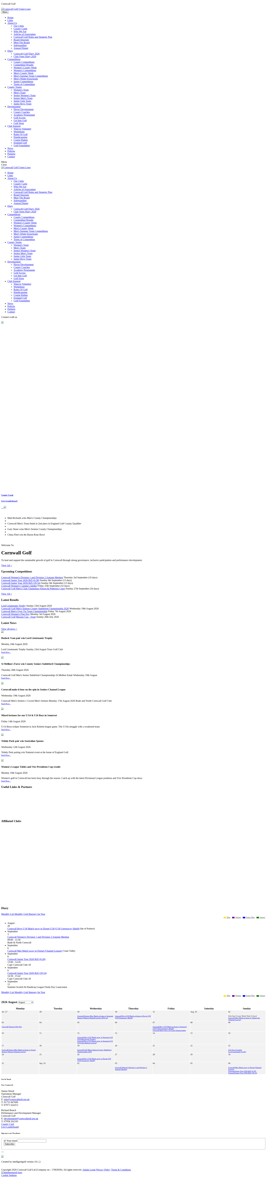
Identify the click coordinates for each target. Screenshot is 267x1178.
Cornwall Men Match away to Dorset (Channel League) (34, 951)
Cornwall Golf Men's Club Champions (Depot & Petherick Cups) (33, 588)
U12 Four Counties (235, 1050)
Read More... (6, 652)
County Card (7, 1124)
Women (238, 917)
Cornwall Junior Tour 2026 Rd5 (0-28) (20, 580)
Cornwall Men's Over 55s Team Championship (24, 611)
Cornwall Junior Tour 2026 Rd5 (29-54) (20, 583)
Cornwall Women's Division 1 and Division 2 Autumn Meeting (32, 577)
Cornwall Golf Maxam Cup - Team (18, 617)
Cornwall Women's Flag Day (15, 614)
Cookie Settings (9, 1175)
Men (228, 917)
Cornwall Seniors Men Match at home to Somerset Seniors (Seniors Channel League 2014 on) (95, 1017)
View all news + (9, 629)
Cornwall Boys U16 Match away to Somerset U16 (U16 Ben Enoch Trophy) (95, 1038)
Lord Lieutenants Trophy (13, 605)
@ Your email (10, 1140)
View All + (6, 565)
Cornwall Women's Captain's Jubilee (19, 586)
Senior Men (250, 917)
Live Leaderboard (9, 501)
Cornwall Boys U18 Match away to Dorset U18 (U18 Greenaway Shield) (43, 928)
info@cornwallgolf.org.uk (17, 1099)
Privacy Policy (103, 1169)
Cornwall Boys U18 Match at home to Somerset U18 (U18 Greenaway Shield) (170, 1027)
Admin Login (89, 1169)
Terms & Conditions (121, 1169)
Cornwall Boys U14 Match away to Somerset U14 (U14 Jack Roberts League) (95, 1042)
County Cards (7, 495)
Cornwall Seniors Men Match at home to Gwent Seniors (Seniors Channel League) (19, 1051)
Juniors (262, 917)
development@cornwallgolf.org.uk (21, 1118)
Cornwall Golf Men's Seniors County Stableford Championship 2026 (35, 608)
